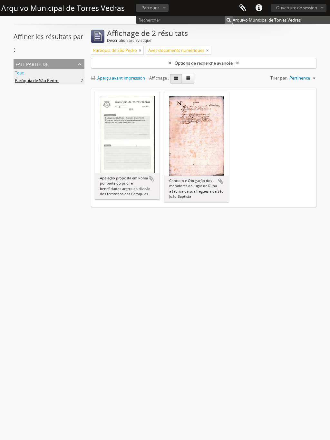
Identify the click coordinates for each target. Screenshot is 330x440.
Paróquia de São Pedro (37, 80)
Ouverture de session (296, 8)
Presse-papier (243, 8)
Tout (19, 73)
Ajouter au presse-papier (151, 179)
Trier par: (278, 78)
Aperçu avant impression (120, 78)
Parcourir (150, 8)
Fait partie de (31, 63)
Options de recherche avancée (204, 63)
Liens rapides (259, 8)
